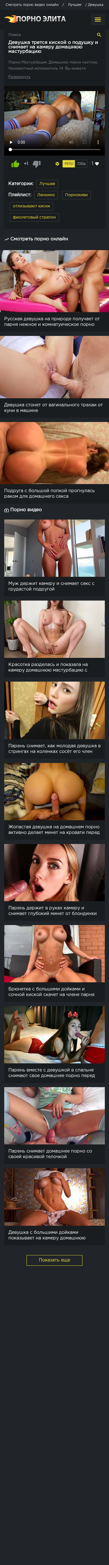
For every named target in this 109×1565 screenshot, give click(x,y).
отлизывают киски (31, 206)
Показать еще (54, 1260)
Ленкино (46, 195)
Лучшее (47, 184)
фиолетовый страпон (34, 217)
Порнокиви (76, 195)
